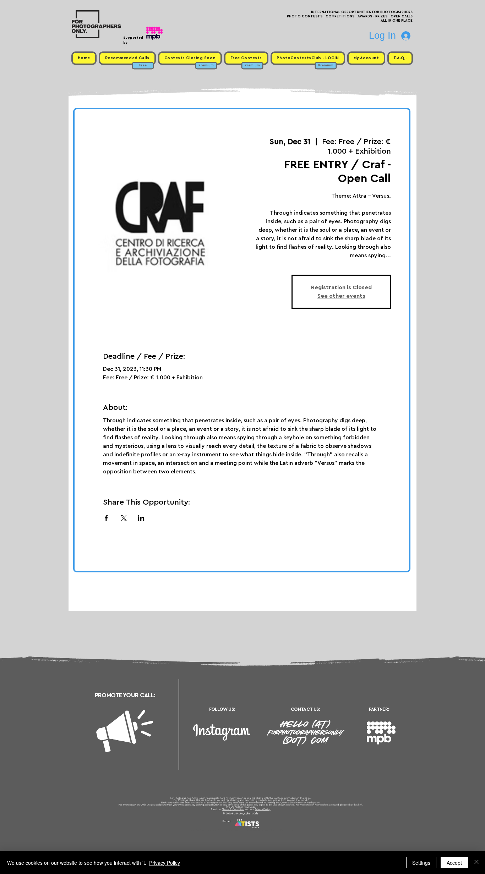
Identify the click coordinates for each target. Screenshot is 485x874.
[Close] (476, 862)
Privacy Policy (263, 809)
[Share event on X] (123, 518)
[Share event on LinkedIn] (141, 518)
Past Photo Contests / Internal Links (266, 830)
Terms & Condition (233, 809)
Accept (454, 862)
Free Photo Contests (231, 830)
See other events (341, 296)
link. (360, 804)
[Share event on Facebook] (106, 518)
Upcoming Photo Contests (203, 830)
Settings (421, 862)
